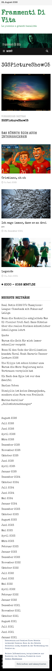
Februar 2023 (9, 546)
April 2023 (8, 536)
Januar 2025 (9, 471)
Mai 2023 (7, 530)
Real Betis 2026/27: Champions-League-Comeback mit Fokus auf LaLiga (22, 309)
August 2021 (9, 621)
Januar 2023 (9, 552)
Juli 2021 (7, 627)
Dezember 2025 (10, 445)
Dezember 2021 (10, 605)
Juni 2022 (7, 578)
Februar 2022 (9, 595)
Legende (7, 271)
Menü (9, 51)
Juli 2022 (7, 573)
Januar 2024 (9, 504)
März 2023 (7, 541)
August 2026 (9, 418)
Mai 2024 (7, 498)
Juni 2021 (7, 632)
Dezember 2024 (10, 477)
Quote (5, 335)
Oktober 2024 (10, 482)
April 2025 (8, 466)
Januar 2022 (9, 600)
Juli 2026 (7, 423)
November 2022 (11, 562)
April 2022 (8, 589)
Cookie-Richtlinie (13, 659)
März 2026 (7, 439)
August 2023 (9, 520)
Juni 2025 (7, 461)
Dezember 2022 (10, 557)
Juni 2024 (7, 493)
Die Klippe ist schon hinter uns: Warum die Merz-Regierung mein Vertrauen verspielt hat (22, 367)
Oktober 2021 (10, 616)
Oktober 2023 (10, 514)
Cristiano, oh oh (13, 178)
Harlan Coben (10, 385)
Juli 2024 (7, 488)
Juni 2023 (7, 525)
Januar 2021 (9, 637)
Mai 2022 (7, 584)
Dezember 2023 (10, 509)
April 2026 (8, 434)
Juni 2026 (7, 429)
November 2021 (11, 611)
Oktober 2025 (9, 455)
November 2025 (11, 450)
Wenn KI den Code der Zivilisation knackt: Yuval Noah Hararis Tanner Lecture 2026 (24, 354)
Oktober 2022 (10, 568)
